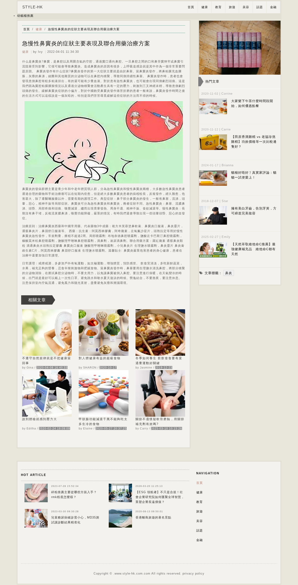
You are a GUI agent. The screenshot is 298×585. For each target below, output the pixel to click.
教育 (218, 7)
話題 (259, 7)
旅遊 (232, 7)
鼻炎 (228, 273)
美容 (246, 7)
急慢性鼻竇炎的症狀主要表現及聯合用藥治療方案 (84, 29)
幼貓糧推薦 (25, 15)
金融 (273, 7)
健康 (204, 7)
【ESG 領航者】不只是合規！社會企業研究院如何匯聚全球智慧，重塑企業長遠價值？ (159, 497)
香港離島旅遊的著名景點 (153, 517)
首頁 (191, 7)
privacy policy (193, 573)
